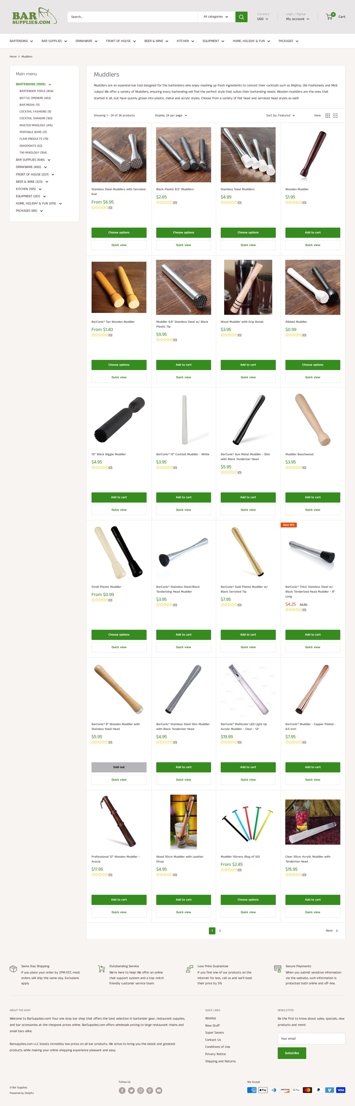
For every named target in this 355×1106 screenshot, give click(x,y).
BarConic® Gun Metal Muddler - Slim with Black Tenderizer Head (245, 457)
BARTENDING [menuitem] (19, 41)
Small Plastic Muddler (106, 587)
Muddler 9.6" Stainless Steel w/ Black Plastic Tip (182, 324)
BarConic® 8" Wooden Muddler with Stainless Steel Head (116, 726)
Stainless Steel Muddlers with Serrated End (118, 191)
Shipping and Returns (220, 1061)
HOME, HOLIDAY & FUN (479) (36, 203)
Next (329, 930)
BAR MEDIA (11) (30, 105)
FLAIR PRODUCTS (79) (34, 139)
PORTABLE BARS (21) (33, 132)
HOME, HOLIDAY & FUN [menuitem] (249, 41)
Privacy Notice (215, 1054)
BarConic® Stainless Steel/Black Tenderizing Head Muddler (178, 589)
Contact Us (213, 1039)
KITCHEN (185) (26, 189)
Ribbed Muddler (296, 322)
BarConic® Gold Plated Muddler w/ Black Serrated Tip (244, 589)
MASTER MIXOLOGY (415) (36, 125)
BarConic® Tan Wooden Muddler (113, 322)
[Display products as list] (336, 115)
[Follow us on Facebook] (122, 1090)
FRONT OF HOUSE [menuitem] (118, 41)
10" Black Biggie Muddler (109, 454)
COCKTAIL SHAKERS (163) (36, 118)
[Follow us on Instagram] (140, 1090)
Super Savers (214, 1032)
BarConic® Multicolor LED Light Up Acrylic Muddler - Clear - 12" (244, 726)
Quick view (119, 245)
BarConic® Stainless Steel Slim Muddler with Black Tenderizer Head (183, 726)
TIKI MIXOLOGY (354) (33, 152)
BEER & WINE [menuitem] (153, 41)
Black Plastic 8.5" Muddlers (175, 189)
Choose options (118, 232)
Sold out (119, 767)
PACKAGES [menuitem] (286, 41)
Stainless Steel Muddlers (238, 189)
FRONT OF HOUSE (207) (33, 174)
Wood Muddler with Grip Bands (242, 322)
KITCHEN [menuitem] (183, 41)
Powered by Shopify (22, 1093)
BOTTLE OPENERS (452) (35, 98)
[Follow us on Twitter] (131, 1090)
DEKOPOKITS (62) (31, 146)
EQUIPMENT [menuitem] (211, 41)
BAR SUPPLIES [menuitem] (52, 41)
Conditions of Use (217, 1046)
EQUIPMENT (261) (28, 196)
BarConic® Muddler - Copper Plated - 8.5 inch (310, 726)
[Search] (241, 17)
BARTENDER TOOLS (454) (36, 91)
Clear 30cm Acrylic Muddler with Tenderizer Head (307, 859)
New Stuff (212, 1025)
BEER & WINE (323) (29, 181)
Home (13, 57)
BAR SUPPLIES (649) (31, 159)
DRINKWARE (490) (29, 167)
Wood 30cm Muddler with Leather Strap (179, 859)
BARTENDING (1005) (31, 84)
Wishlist (210, 1018)
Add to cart (313, 232)
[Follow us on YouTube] (159, 1090)
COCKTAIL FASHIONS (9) (35, 111)
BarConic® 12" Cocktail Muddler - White (182, 454)
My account (295, 18)
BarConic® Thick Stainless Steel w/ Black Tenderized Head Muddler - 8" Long (310, 592)
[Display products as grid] (328, 115)
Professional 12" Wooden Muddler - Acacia (116, 859)
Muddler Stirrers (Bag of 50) (240, 856)
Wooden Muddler (297, 189)
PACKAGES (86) (27, 210)
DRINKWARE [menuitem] (84, 41)
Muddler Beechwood (299, 454)
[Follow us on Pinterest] (149, 1090)
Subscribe (292, 1053)
